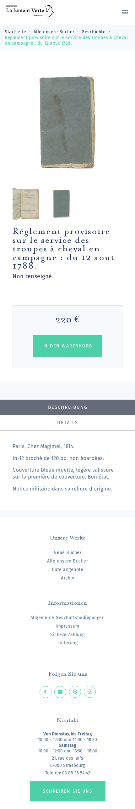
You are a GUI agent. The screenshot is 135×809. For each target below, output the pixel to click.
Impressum (67, 626)
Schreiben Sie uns (68, 791)
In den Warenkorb (67, 346)
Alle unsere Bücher (67, 561)
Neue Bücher (68, 552)
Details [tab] (67, 422)
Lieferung (67, 643)
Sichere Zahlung (67, 634)
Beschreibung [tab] (68, 407)
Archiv (67, 578)
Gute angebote (68, 569)
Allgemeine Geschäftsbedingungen (67, 617)
